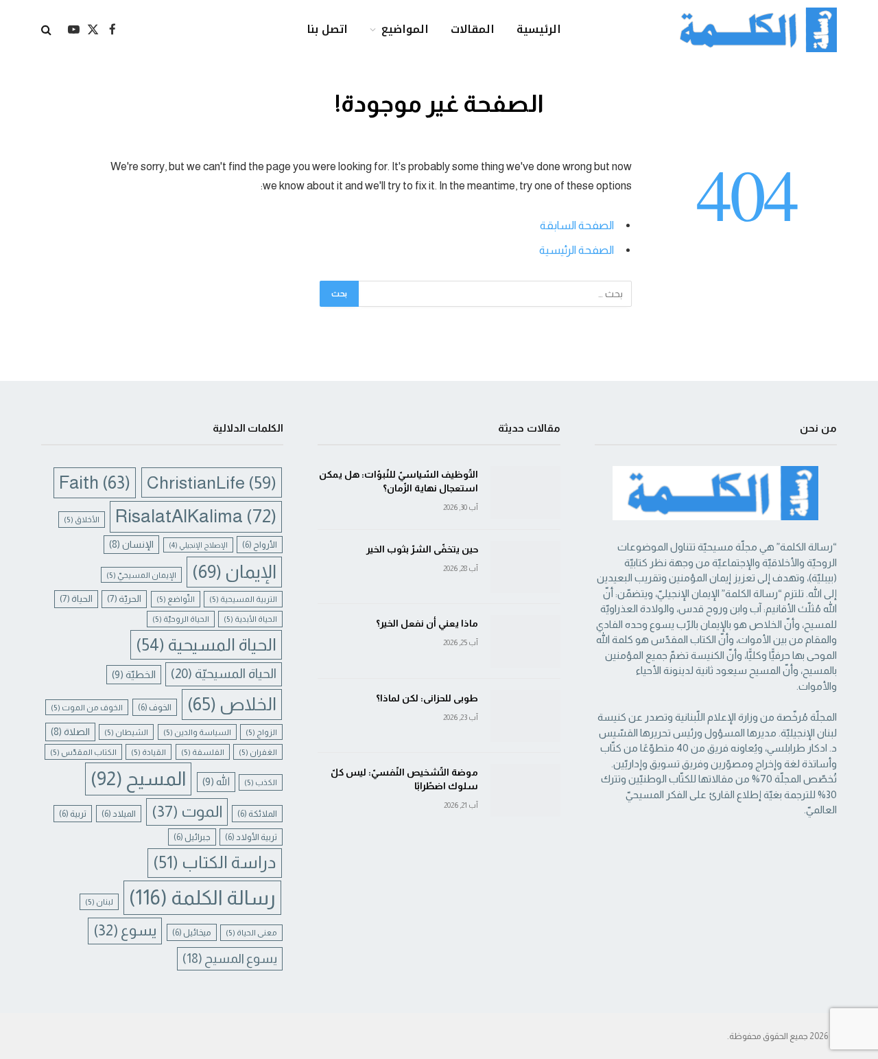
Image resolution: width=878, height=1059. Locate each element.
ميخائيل (191, 932)
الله (216, 781)
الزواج (261, 732)
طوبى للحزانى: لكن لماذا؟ (426, 698)
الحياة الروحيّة (180, 618)
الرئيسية (539, 29)
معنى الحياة (251, 932)
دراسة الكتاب (214, 862)
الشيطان (126, 732)
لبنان (99, 901)
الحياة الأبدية (250, 618)
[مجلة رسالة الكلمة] (752, 30)
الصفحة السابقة (577, 225)
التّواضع (175, 598)
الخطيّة (134, 674)
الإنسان (131, 544)
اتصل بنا (327, 29)
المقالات (473, 29)
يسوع (124, 930)
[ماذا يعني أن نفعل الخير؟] (525, 641)
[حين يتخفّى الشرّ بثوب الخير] (525, 567)
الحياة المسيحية (206, 645)
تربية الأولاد (251, 837)
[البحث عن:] (494, 294)
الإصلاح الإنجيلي (198, 545)
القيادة (148, 751)
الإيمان (234, 571)
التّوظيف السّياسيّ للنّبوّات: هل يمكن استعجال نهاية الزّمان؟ (398, 481)
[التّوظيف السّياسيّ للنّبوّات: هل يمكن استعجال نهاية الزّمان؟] (525, 492)
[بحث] (47, 29)
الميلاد (119, 813)
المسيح (138, 778)
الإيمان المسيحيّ (141, 574)
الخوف (154, 707)
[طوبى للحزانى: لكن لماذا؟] (525, 716)
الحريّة (124, 599)
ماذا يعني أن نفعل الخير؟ (426, 623)
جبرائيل (192, 837)
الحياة (76, 599)
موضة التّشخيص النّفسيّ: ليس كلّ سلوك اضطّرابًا (404, 779)
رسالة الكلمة (202, 897)
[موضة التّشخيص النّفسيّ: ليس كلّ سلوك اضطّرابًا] (525, 790)
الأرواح (259, 544)
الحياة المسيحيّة (223, 673)
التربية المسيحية (243, 598)
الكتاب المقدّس (83, 751)
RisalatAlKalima (195, 516)
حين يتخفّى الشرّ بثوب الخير (421, 549)
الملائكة (257, 813)
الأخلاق (81, 519)
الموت (187, 811)
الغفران (258, 751)
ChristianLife (211, 482)
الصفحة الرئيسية (576, 250)
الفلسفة (202, 751)
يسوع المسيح (229, 958)
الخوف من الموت (87, 707)
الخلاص (231, 704)
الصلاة (70, 731)
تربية (72, 813)
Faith (94, 482)
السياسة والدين (197, 732)
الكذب (260, 782)
